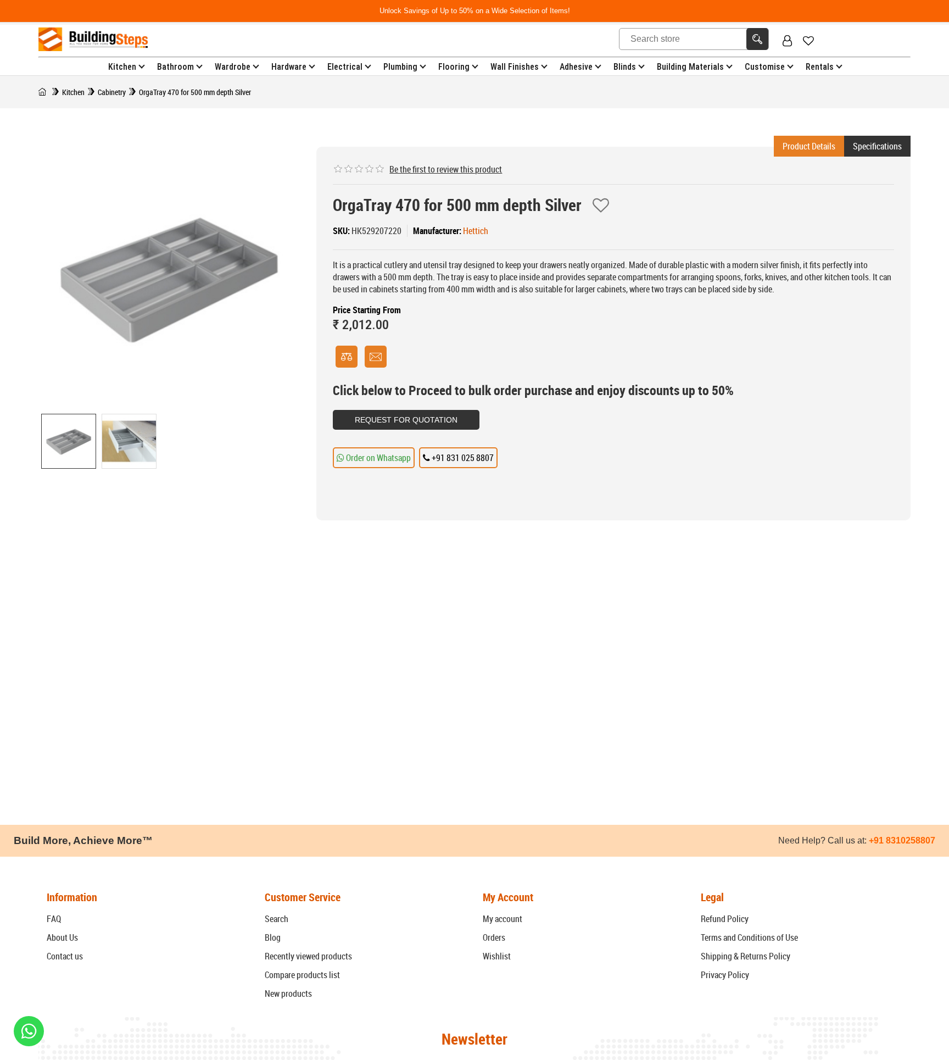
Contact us (65, 956)
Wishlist (497, 956)
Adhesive (576, 67)
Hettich (475, 231)
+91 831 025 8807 (462, 458)
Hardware (288, 67)
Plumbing (400, 67)
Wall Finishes (514, 67)
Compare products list (302, 975)
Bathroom (175, 67)
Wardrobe (232, 67)
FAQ (54, 919)
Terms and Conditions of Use (749, 937)
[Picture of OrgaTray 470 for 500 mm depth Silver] (68, 441)
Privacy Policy (725, 975)
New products (288, 993)
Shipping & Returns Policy (745, 956)
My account (502, 919)
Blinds (624, 67)
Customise (765, 67)
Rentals (820, 67)
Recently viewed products (308, 956)
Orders (494, 937)
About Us (62, 937)
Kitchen (122, 67)
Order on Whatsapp (377, 458)
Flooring (454, 67)
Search (276, 919)
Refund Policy (725, 919)
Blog (273, 937)
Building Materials (690, 67)
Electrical (344, 67)
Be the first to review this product (445, 169)
